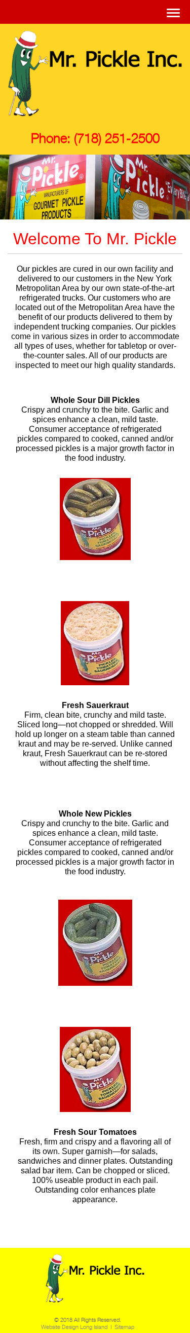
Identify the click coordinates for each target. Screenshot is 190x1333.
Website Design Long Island (74, 1326)
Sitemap (124, 1326)
